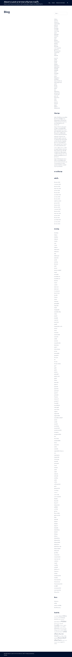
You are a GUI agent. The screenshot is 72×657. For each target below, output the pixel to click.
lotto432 (56, 340)
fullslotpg (56, 35)
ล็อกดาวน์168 (57, 513)
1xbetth (55, 241)
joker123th (56, 322)
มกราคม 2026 (57, 196)
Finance (55, 297)
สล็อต (55, 54)
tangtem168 (56, 457)
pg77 (55, 365)
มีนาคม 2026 (57, 192)
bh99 (55, 266)
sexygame (56, 432)
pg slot (55, 85)
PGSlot (55, 380)
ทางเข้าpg (56, 490)
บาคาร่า (55, 74)
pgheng (55, 372)
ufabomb (56, 473)
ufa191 (55, 469)
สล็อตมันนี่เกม (57, 538)
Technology (56, 459)
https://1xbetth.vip (58, 80)
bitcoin (55, 268)
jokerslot (56, 103)
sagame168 (56, 413)
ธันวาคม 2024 (57, 223)
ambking (56, 262)
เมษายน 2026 (57, 190)
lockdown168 (57, 334)
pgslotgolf (56, 390)
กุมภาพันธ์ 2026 (57, 194)
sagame (55, 411)
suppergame (56, 455)
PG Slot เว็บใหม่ (57, 363)
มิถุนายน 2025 (57, 211)
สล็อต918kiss (57, 529)
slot (55, 90)
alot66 (55, 259)
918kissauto (56, 249)
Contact (53, 2)
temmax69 (56, 463)
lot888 (55, 338)
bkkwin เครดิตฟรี (57, 270)
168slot (55, 235)
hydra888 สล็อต (57, 311)
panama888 (56, 353)
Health (55, 307)
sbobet (55, 419)
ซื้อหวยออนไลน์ (57, 51)
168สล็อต (56, 237)
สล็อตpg (56, 534)
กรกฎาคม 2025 (57, 209)
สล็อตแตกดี (56, 550)
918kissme (56, 251)
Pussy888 (56, 403)
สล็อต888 (56, 68)
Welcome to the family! (60, 2)
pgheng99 (56, 34)
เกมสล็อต (56, 565)
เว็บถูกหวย (56, 571)
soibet (55, 446)
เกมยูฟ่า (55, 563)
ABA (55, 253)
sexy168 (56, 424)
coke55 (55, 284)
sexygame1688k (57, 434)
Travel (55, 465)
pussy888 (56, 28)
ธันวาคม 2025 (57, 198)
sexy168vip (56, 426)
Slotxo (55, 442)
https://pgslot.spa (58, 82)
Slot (55, 436)
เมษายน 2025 (57, 215)
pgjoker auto (57, 376)
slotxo (55, 76)
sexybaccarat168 (57, 430)
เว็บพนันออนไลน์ (57, 575)
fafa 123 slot (57, 293)
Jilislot (55, 313)
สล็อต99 (56, 532)
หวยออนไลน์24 (57, 556)
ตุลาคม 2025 (57, 203)
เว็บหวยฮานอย (57, 581)
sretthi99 (56, 448)
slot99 (55, 62)
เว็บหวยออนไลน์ (57, 579)
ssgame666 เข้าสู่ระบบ (59, 451)
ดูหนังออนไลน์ (57, 93)
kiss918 (55, 87)
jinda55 (55, 61)
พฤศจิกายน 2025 (57, 201)
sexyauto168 (57, 428)
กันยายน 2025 (57, 205)
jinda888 (56, 318)
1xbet (55, 616)
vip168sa (56, 478)
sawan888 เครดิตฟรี (58, 417)
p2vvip (55, 351)
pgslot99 (56, 386)
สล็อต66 (56, 64)
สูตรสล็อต (56, 552)
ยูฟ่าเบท (55, 511)
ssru (55, 453)
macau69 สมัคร (57, 343)
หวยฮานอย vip (57, 559)
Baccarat (56, 264)
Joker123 (56, 320)
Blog (49, 2)
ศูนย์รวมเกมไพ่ (57, 515)
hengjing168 (56, 309)
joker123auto (56, 621)
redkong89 (56, 407)
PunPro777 (56, 399)
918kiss (55, 19)
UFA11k (63, 628)
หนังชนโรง (56, 22)
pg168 (55, 59)
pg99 (55, 367)
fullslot (55, 299)
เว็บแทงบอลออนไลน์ (58, 583)
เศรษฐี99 (56, 586)
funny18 (56, 619)
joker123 (56, 20)
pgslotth (56, 392)
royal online (56, 409)
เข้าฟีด (55, 603)
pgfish (55, 370)
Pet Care (56, 357)
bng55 (55, 272)
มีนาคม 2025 (57, 217)
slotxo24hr (56, 444)
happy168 (56, 305)
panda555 (56, 355)
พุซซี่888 (56, 507)
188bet (57, 616)
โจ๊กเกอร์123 (56, 97)
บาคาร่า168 (56, 31)
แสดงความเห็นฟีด (57, 605)
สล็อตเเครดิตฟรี (57, 548)
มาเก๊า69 (56, 509)
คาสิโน (55, 482)
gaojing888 (56, 303)
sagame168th (57, 23)
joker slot (56, 96)
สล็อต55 (56, 521)
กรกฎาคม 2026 (57, 184)
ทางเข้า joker (57, 94)
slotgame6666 (57, 440)
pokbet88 (56, 394)
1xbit (55, 243)
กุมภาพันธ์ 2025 (57, 219)
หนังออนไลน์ (56, 41)
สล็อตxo (55, 106)
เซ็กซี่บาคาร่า (56, 569)
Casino (55, 282)
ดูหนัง (55, 38)
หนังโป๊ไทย (56, 79)
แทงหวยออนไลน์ (57, 590)
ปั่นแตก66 (56, 46)
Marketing (56, 345)
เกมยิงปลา (56, 561)
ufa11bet (56, 467)
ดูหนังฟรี (56, 26)
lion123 (55, 328)
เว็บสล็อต (56, 577)
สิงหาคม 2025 (57, 207)
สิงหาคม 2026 (57, 182)
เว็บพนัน (55, 573)
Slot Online (56, 438)
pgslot (55, 32)
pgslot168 (56, 382)
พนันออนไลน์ (56, 505)
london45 (56, 336)
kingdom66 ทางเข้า (58, 326)
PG (54, 359)
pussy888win (57, 405)
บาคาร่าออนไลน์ (57, 48)
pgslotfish (56, 388)
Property (56, 397)
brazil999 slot (57, 276)
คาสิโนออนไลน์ (57, 484)
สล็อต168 (56, 55)
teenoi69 (56, 461)
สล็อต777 (56, 525)
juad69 (55, 324)
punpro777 (56, 49)
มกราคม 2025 (57, 221)
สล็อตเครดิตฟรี (57, 542)
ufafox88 (56, 475)
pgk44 (55, 378)
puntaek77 (56, 401)
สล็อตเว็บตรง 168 (57, 546)
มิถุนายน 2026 (57, 186)
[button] (67, 2)
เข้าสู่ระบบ (56, 601)
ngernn (55, 347)
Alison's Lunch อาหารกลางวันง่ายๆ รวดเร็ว (21, 2)
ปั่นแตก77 (56, 502)
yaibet (55, 480)
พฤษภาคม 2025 (57, 213)
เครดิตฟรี (56, 567)
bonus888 (56, 274)
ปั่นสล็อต (56, 498)
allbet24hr (56, 257)
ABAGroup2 (56, 255)
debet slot (56, 286)
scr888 (55, 421)
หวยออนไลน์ (56, 52)
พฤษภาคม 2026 (57, 188)
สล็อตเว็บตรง (56, 65)
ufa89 (55, 471)
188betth (56, 239)
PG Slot (55, 361)
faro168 (55, 295)
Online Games (57, 349)
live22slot (56, 332)
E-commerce (57, 291)
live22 (55, 37)
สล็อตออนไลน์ (57, 108)
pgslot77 (56, 45)
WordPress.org (57, 607)
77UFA (55, 245)
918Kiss (55, 247)
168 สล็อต (56, 232)
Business (56, 280)
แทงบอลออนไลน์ (57, 588)
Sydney (5, 655)
